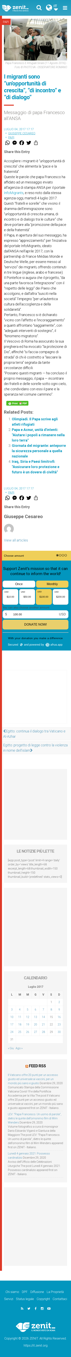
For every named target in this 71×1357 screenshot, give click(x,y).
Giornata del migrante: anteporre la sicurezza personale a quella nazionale (39, 450)
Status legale (25, 1299)
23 (59, 1024)
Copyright (43, 1299)
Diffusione (37, 1292)
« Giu (11, 1048)
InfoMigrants (13, 193)
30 (59, 1032)
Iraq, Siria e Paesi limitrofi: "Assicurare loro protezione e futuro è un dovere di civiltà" (35, 466)
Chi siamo (12, 1292)
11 (19, 1017)
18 (19, 1024)
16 (59, 1017)
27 (35, 1032)
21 (43, 1024)
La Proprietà (55, 1292)
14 (43, 1017)
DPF (25, 1292)
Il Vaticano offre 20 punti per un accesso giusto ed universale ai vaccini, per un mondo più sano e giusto (33, 1079)
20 (35, 1024)
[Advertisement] (35, 700)
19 (27, 1024)
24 (11, 1032)
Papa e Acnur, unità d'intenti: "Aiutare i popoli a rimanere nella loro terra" (38, 435)
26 (27, 1032)
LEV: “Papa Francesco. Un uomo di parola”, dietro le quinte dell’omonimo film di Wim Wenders (34, 1118)
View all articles (16, 540)
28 (43, 1032)
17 (11, 1024)
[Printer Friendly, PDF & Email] (17, 403)
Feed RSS (37, 1066)
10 (11, 1017)
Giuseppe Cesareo (22, 133)
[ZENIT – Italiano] (20, 8)
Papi (6, 22)
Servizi (8, 1299)
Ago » (19, 1048)
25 (19, 1032)
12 (27, 1017)
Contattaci (60, 1299)
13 (35, 1017)
